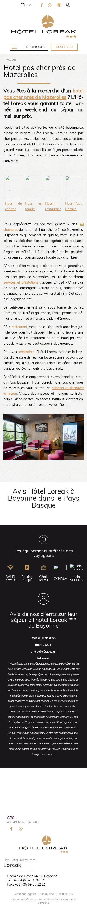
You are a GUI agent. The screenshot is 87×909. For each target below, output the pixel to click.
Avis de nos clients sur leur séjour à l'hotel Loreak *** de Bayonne (43, 619)
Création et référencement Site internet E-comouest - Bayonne (44, 901)
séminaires (26, 352)
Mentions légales (25, 894)
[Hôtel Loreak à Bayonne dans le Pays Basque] (59, 4)
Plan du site (46, 894)
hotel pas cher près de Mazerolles (43, 93)
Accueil (11, 59)
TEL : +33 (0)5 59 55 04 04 (70, 4)
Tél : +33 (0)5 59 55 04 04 (25, 880)
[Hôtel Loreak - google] (50, 5)
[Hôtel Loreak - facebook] (41, 5)
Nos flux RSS (64, 894)
